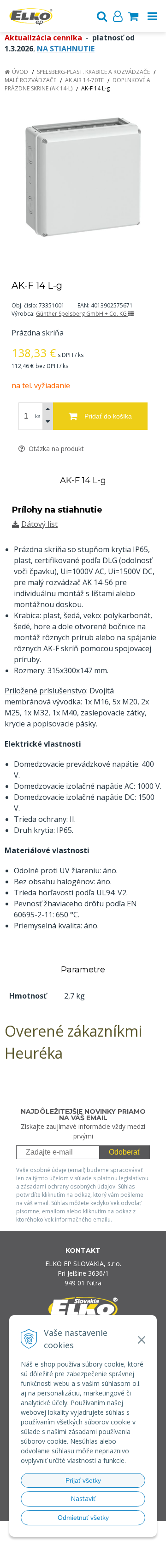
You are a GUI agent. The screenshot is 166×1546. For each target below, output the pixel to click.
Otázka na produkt (55, 448)
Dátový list (39, 524)
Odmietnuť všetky (83, 1517)
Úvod (20, 72)
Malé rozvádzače (30, 80)
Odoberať (124, 1152)
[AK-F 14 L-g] (83, 175)
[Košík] (133, 16)
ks (37, 416)
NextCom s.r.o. (101, 1537)
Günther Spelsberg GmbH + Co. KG (82, 314)
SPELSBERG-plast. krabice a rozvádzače (93, 72)
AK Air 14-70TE (84, 80)
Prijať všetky (83, 1480)
